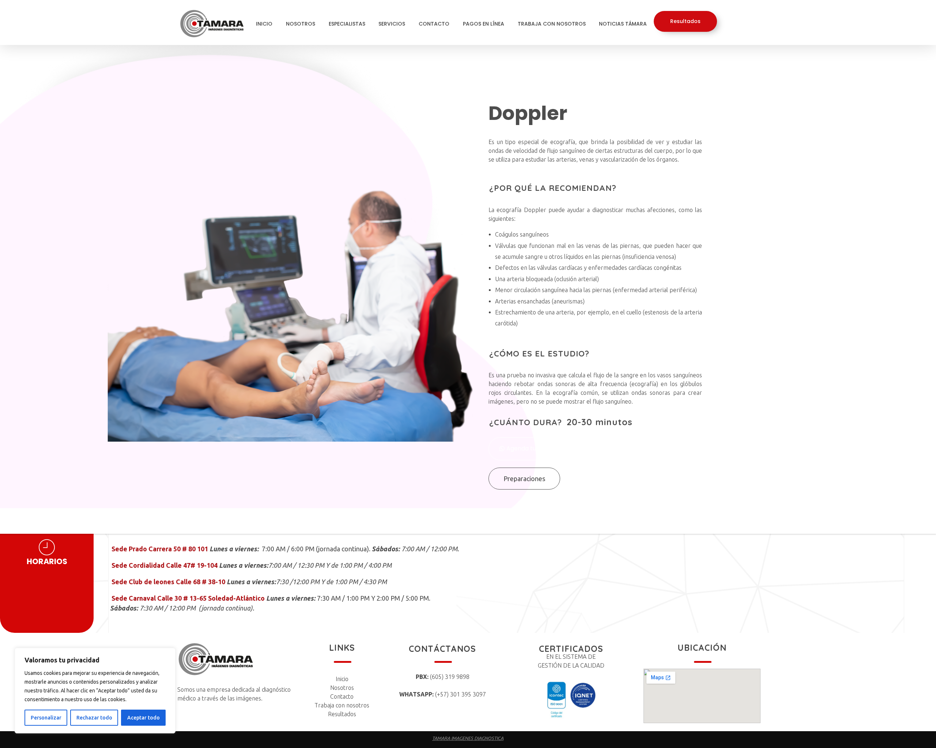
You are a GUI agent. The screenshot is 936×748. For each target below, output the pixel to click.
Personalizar (46, 718)
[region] (95, 690)
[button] (523, 448)
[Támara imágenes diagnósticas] (217, 24)
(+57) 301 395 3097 (442, 694)
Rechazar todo (94, 718)
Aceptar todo (143, 718)
